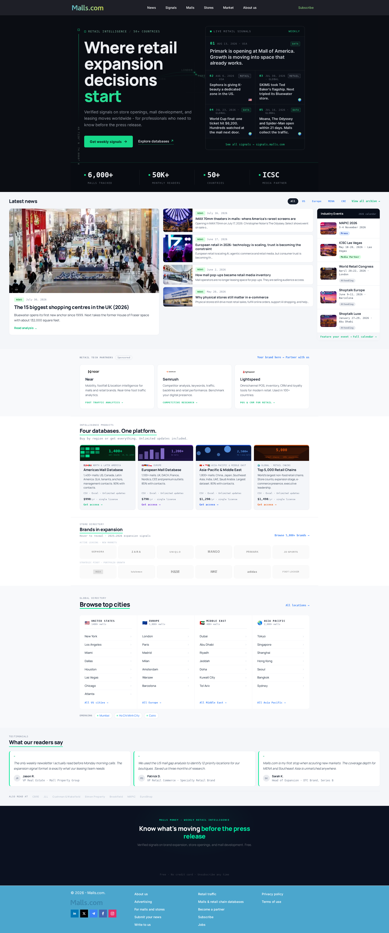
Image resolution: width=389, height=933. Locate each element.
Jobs (202, 924)
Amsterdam (166, 669)
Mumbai (104, 715)
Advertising (143, 902)
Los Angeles (108, 644)
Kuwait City (223, 677)
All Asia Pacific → (271, 702)
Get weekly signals (108, 141)
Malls (190, 7)
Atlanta (108, 694)
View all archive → (366, 201)
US (303, 201)
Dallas (108, 661)
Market (228, 7)
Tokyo (281, 636)
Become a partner (211, 909)
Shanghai (281, 653)
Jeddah (223, 661)
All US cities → (96, 702)
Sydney (281, 685)
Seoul (281, 669)
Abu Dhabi (223, 644)
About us (250, 7)
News (151, 7)
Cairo (152, 715)
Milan (166, 661)
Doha (223, 669)
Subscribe (306, 7)
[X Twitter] (84, 913)
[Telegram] (93, 913)
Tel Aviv (223, 685)
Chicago (108, 685)
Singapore (281, 644)
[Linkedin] (75, 913)
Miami (108, 653)
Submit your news (147, 917)
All (293, 201)
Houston (108, 669)
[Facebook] (103, 913)
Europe (316, 201)
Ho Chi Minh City (129, 715)
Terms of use (271, 902)
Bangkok (281, 677)
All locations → (297, 605)
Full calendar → (365, 336)
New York (108, 636)
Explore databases (156, 141)
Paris (166, 644)
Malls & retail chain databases (221, 902)
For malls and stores (149, 909)
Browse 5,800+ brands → (292, 535)
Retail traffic (207, 894)
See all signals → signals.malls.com (255, 144)
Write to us (142, 924)
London (166, 636)
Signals (171, 7)
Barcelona (166, 685)
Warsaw (166, 677)
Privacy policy (272, 894)
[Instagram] (112, 913)
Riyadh (223, 653)
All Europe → (151, 702)
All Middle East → (213, 702)
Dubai (223, 636)
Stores (209, 7)
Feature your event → (336, 336)
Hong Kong (281, 661)
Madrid (166, 653)
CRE (343, 201)
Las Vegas (108, 677)
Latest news (23, 201)
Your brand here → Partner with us (283, 357)
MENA (331, 201)
